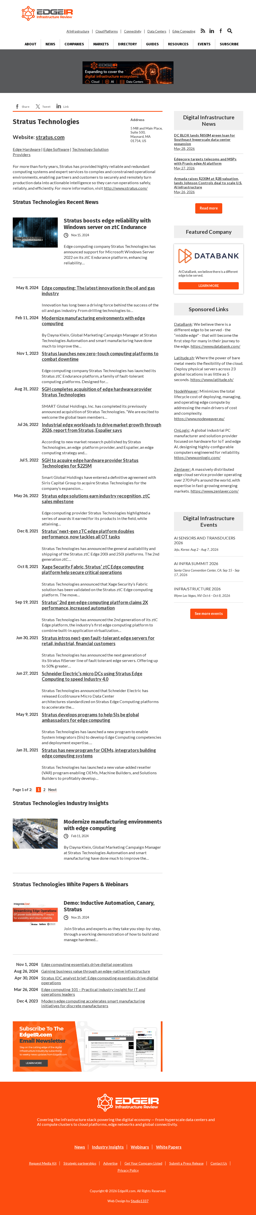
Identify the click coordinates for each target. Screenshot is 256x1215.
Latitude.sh (184, 357)
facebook (220, 30)
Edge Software (56, 149)
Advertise (110, 1163)
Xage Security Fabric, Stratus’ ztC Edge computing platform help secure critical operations (93, 569)
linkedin (211, 30)
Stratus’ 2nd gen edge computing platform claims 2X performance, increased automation (95, 605)
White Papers (169, 1147)
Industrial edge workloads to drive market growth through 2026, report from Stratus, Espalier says (101, 427)
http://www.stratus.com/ (126, 188)
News (50, 44)
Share (26, 106)
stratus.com (50, 137)
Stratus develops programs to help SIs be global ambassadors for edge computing (90, 717)
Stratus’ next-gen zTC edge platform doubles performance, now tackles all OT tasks (88, 533)
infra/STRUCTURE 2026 (202, 592)
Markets (101, 44)
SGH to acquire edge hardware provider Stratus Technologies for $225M (90, 463)
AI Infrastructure (77, 31)
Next (52, 790)
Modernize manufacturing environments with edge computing (113, 825)
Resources (178, 44)
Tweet (46, 106)
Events (204, 44)
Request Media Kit (42, 1163)
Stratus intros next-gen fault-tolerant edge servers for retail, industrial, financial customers (98, 640)
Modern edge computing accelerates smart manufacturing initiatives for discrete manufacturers (93, 1003)
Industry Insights (108, 1147)
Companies (74, 44)
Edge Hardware (26, 149)
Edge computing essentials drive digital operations (86, 964)
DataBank (183, 324)
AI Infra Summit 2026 (207, 569)
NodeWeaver (186, 391)
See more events (209, 613)
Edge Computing (183, 31)
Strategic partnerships (80, 1163)
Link (66, 106)
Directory (127, 44)
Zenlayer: (182, 469)
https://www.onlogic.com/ (197, 457)
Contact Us (218, 1163)
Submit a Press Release (186, 1163)
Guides (152, 44)
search (229, 30)
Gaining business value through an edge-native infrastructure (95, 971)
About (30, 44)
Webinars (140, 1147)
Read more (209, 208)
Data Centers (157, 31)
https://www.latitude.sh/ (212, 379)
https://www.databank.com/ (215, 346)
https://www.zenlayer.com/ (214, 491)
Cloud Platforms (107, 31)
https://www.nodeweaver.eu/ (199, 418)
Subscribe (229, 44)
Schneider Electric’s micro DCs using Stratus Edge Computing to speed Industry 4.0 (92, 676)
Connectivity (132, 31)
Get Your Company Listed (143, 1163)
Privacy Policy (128, 1170)
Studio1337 (139, 1201)
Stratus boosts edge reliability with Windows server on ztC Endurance (107, 224)
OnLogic (182, 430)
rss (202, 30)
